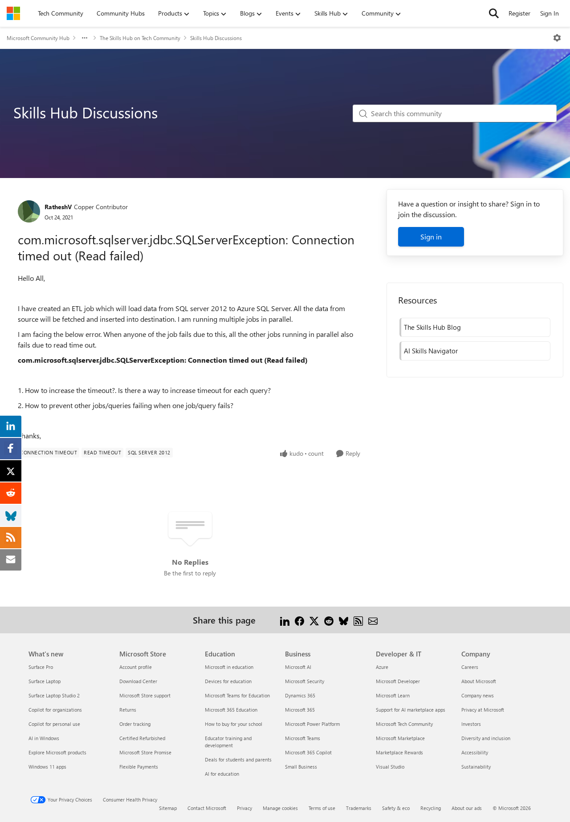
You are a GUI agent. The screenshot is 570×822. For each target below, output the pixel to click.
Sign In (549, 13)
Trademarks (358, 808)
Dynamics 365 (300, 695)
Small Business (301, 766)
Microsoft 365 (300, 709)
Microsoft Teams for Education (237, 695)
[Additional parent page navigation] (84, 38)
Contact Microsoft (206, 808)
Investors (471, 724)
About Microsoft (478, 681)
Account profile (135, 667)
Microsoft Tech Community (404, 724)
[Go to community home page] (13, 13)
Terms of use (322, 808)
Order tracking (135, 724)
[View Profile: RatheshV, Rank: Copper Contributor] (29, 211)
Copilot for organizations (55, 709)
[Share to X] (314, 619)
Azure (382, 667)
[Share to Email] (373, 619)
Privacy (244, 808)
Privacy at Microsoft (482, 709)
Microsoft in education (229, 667)
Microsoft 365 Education (231, 709)
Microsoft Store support (145, 695)
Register (519, 13)
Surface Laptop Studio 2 (54, 695)
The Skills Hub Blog (432, 327)
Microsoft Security (304, 681)
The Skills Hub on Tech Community (140, 37)
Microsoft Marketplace (400, 738)
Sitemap (168, 808)
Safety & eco (396, 808)
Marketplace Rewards (399, 752)
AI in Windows (43, 738)
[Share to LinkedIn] (284, 619)
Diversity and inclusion (485, 738)
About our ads (467, 808)
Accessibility (474, 752)
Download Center (138, 681)
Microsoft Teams (302, 738)
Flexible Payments (138, 766)
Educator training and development (228, 742)
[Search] (494, 13)
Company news (477, 695)
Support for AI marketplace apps (410, 709)
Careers (469, 667)
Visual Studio (390, 766)
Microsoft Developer (398, 681)
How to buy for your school (233, 724)
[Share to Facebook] (299, 619)
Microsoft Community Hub (38, 37)
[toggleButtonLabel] (557, 38)
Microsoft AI (298, 667)
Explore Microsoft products (57, 752)
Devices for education (228, 681)
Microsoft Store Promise (145, 752)
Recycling (430, 808)
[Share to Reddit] (329, 619)
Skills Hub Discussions (216, 37)
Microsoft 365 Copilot (308, 752)
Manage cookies (280, 808)
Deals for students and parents (238, 759)
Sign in (431, 236)
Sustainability (476, 766)
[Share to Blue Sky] (343, 619)
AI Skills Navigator (431, 350)
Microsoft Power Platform (312, 724)
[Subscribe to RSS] (358, 619)
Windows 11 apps (47, 766)
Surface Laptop (44, 681)
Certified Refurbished (142, 738)
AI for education (222, 773)
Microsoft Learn (393, 695)
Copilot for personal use (54, 724)
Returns (127, 709)
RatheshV (58, 206)
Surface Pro (40, 667)
